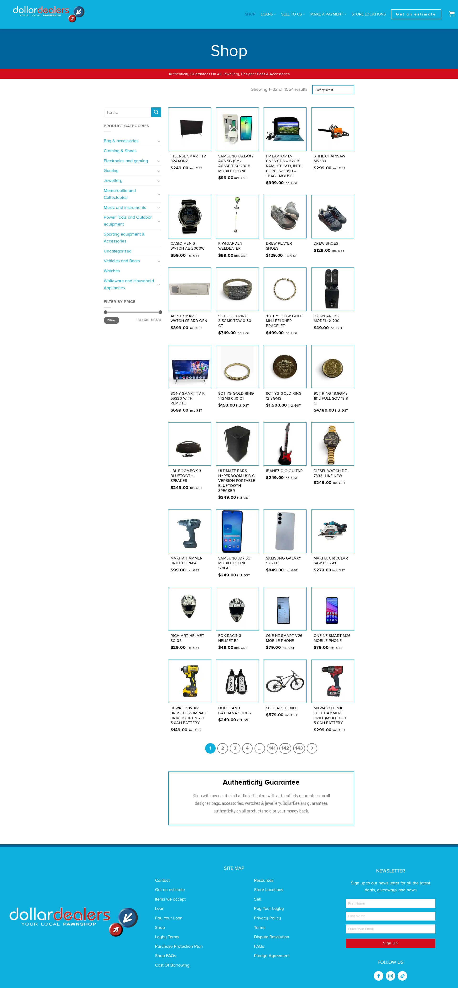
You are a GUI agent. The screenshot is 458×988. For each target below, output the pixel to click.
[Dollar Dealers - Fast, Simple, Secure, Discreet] (49, 14)
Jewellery (113, 180)
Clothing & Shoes (120, 150)
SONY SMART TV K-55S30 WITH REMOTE (188, 398)
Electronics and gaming (126, 160)
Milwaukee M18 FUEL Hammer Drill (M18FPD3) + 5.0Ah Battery (330, 715)
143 (299, 748)
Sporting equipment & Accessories (124, 238)
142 (285, 748)
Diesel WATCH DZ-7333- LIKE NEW (331, 473)
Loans (267, 14)
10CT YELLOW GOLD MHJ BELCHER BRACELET (284, 321)
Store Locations (369, 14)
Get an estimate (170, 889)
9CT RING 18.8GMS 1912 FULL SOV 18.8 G (331, 398)
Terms (259, 927)
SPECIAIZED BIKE (281, 708)
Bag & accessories (121, 140)
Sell (257, 899)
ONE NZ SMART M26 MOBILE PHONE (332, 638)
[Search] (156, 112)
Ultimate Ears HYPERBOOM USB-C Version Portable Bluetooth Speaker (236, 481)
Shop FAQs (165, 955)
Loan (159, 908)
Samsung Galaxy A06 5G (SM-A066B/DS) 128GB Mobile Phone (236, 163)
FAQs (259, 946)
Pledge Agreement (272, 955)
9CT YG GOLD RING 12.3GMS (284, 396)
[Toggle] (159, 141)
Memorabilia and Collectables (120, 194)
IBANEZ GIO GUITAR (284, 471)
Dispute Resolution (271, 936)
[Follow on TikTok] (402, 976)
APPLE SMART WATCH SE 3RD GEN (189, 318)
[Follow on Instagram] (390, 976)
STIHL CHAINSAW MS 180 (329, 159)
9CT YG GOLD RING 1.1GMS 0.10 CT (236, 396)
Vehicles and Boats (122, 260)
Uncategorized (117, 251)
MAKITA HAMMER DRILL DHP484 (187, 561)
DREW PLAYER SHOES (279, 246)
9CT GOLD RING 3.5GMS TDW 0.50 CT (234, 321)
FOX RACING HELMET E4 (230, 638)
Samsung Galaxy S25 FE (284, 561)
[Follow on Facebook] (378, 976)
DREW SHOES (326, 243)
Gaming (111, 170)
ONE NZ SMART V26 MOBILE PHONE (284, 638)
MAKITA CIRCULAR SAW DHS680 (331, 561)
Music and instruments (125, 207)
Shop (250, 14)
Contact (162, 880)
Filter (111, 320)
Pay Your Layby (269, 908)
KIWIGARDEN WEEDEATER (230, 246)
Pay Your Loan (168, 918)
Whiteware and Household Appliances (129, 284)
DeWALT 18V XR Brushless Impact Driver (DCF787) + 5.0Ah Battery (189, 715)
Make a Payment (326, 14)
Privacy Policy (267, 918)
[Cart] (450, 14)
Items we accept (170, 899)
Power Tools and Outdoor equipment (128, 221)
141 (272, 748)
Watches (112, 270)
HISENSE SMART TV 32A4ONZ (188, 159)
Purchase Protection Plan (179, 946)
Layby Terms (167, 936)
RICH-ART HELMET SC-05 (187, 638)
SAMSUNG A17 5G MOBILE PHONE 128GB (234, 563)
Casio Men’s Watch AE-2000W (188, 246)
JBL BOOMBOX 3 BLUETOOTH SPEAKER (186, 476)
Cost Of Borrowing (172, 965)
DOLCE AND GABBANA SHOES (234, 711)
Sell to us (291, 14)
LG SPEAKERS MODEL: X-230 (327, 318)
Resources (263, 880)
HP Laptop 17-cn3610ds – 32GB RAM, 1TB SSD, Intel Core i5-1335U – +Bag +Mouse (285, 166)
